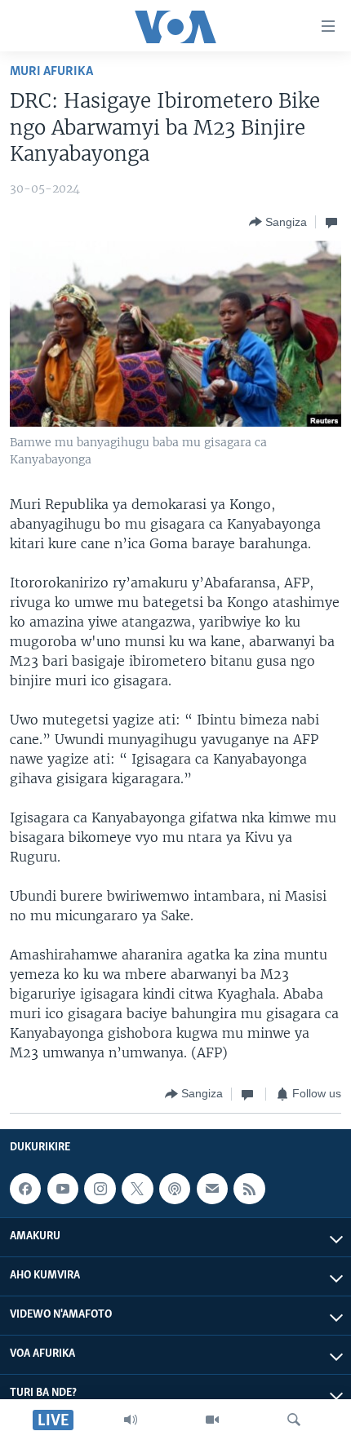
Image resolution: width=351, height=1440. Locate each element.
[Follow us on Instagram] (99, 1188)
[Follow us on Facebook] (25, 1188)
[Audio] (130, 1419)
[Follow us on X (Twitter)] (137, 1188)
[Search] (293, 1419)
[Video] (212, 1419)
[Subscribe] (212, 1188)
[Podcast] (174, 1188)
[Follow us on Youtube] (62, 1188)
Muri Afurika (51, 71)
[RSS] (248, 1188)
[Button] (278, 222)
